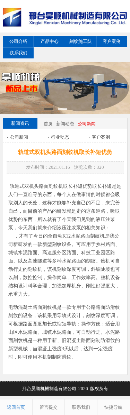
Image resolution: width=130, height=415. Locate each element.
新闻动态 (65, 123)
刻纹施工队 (80, 41)
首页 (48, 123)
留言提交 (49, 407)
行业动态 (58, 137)
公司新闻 (17, 137)
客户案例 (112, 41)
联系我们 (18, 52)
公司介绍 (18, 41)
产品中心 (50, 41)
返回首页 (16, 407)
